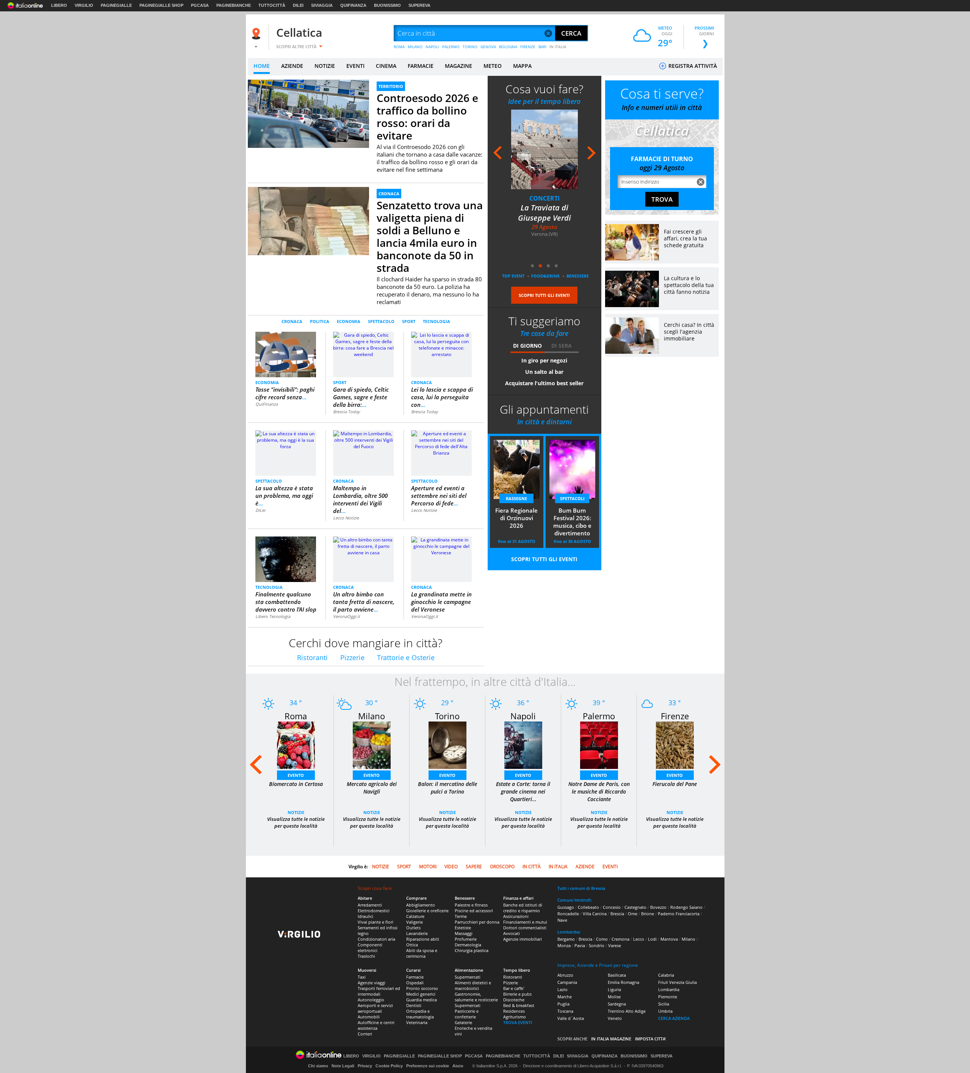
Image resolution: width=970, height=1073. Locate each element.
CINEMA (386, 65)
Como (602, 939)
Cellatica (299, 32)
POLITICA (319, 321)
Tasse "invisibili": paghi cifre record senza (284, 393)
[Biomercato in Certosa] (296, 745)
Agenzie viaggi (371, 982)
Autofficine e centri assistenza (376, 1025)
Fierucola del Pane (674, 783)
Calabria (666, 975)
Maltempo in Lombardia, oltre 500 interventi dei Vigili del (360, 499)
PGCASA (200, 5)
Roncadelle (568, 913)
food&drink (545, 276)
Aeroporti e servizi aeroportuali (375, 1008)
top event (513, 276)
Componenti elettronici (370, 947)
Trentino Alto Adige (627, 1011)
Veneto (615, 1018)
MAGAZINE (458, 65)
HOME (261, 65)
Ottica (412, 945)
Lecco (638, 939)
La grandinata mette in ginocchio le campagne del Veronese (441, 601)
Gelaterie (463, 1022)
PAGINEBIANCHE (233, 5)
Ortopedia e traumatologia (420, 1014)
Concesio (612, 907)
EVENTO (296, 775)
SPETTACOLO (381, 321)
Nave (562, 920)
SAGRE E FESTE (544, 198)
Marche (564, 996)
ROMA (399, 46)
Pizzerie (352, 657)
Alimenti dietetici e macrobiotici (473, 985)
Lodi (652, 939)
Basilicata (617, 975)
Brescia (617, 913)
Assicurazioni (516, 916)
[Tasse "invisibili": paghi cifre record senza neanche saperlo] (285, 354)
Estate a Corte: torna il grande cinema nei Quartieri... (523, 791)
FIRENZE (527, 46)
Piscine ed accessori (474, 910)
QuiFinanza (266, 404)
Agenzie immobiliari (522, 939)
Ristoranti (312, 657)
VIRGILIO (84, 5)
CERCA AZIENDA (674, 1018)
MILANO (415, 46)
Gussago (565, 907)
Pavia (579, 945)
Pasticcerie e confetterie (467, 1014)
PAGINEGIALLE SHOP (161, 5)
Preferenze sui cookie (427, 1066)
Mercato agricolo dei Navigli (372, 787)
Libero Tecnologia (272, 616)
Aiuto (457, 1066)
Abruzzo (565, 975)
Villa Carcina (595, 913)
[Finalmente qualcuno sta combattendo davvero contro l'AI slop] (285, 559)
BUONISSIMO (387, 5)
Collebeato (588, 907)
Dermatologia (468, 945)
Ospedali (415, 982)
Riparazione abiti (422, 939)
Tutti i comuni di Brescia (581, 888)
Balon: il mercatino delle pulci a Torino (447, 787)
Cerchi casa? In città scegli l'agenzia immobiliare (689, 331)
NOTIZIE (324, 65)
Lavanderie (417, 933)
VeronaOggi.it (346, 616)
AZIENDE (292, 65)
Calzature (415, 916)
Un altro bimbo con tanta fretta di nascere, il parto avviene (363, 601)
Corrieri (365, 1034)
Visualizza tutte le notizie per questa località (296, 822)
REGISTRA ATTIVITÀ (692, 65)
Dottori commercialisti (524, 927)
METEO (492, 65)
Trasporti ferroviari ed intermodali (379, 991)
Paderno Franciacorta (678, 913)
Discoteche (513, 999)
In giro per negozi (544, 360)
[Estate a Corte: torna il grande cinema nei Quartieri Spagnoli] (523, 745)
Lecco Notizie (346, 518)
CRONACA (389, 193)
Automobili (369, 1017)
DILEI (298, 5)
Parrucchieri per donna (477, 922)
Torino (447, 716)
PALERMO (451, 46)
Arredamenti (370, 905)
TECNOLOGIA (436, 321)
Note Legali (343, 1066)
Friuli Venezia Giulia (677, 982)
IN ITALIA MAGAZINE (611, 1039)
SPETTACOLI (572, 498)
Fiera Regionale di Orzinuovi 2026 (516, 518)
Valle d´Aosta (570, 1018)
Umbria (665, 1011)
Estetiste (463, 927)
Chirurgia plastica (471, 950)
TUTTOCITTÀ (271, 5)
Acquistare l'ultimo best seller (544, 383)
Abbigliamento (420, 905)
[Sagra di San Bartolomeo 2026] (544, 149)
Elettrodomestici (374, 910)
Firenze (675, 716)
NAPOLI (432, 46)
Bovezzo (658, 907)
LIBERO (59, 5)
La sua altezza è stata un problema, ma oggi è (284, 495)
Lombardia (668, 989)
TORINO (470, 46)
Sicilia (663, 1004)
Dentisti (413, 1005)
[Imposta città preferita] (257, 33)
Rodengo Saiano (686, 907)
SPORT (408, 321)
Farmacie (415, 977)
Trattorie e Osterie (406, 657)
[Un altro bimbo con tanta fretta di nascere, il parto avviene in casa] (363, 546)
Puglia (563, 1004)
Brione (647, 913)
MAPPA (522, 65)
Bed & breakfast (518, 1005)
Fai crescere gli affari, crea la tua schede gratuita (685, 238)
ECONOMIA (348, 321)
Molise (614, 996)
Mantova (669, 939)
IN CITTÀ (532, 866)
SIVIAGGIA (322, 5)
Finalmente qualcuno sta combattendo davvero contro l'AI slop (285, 601)
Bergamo (566, 939)
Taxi (362, 977)
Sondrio (596, 945)
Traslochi (366, 956)
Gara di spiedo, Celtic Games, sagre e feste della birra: (361, 397)
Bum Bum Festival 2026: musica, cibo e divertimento (572, 522)
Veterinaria (416, 1022)
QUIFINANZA (353, 5)
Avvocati (511, 933)
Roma (296, 716)
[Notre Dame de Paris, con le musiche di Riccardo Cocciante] (599, 745)
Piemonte (667, 996)
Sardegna (617, 1004)
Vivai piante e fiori (375, 922)
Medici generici (420, 994)
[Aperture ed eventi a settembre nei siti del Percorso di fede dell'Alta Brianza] (441, 442)
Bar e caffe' (513, 988)
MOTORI (427, 866)
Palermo (599, 716)
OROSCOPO (502, 866)
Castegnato (635, 907)
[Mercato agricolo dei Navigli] (372, 745)
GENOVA (488, 46)
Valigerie (414, 922)
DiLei (260, 510)
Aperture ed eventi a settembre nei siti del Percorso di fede (438, 495)
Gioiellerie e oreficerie (427, 910)
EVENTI (355, 65)
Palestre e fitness (471, 905)
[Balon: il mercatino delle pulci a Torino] (447, 745)
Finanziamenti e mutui (525, 922)
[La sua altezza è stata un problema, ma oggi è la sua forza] (285, 439)
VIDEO (451, 866)
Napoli (523, 716)
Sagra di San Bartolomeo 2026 (544, 212)
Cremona (620, 939)
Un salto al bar (544, 371)
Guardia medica (421, 999)
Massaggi (463, 933)
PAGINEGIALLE (116, 5)
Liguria (614, 989)
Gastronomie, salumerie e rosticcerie (476, 996)
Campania (567, 982)
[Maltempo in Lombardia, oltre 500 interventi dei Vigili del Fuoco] (363, 439)
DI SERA (561, 345)
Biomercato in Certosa (296, 783)
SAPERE (474, 866)
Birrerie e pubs (517, 994)
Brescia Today (346, 411)
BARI (542, 46)
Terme (461, 916)
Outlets (413, 927)
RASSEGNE (516, 498)
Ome (632, 913)
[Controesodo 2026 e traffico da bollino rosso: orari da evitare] (308, 113)
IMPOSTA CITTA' (650, 1039)
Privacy (365, 1066)
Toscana (565, 1011)
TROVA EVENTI (517, 1022)
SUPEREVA (419, 5)
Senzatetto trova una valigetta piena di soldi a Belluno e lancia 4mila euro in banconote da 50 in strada (430, 236)
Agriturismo (514, 1017)
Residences (514, 1011)
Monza (564, 945)
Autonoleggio (371, 999)
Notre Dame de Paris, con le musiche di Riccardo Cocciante (599, 791)
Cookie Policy (389, 1066)
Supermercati (467, 977)
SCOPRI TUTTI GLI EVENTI (544, 295)
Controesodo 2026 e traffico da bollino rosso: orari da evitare (427, 117)
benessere (577, 276)
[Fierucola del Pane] (675, 745)
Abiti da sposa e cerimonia (421, 953)
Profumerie (466, 939)
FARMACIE (420, 65)
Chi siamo (318, 1066)
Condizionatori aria (376, 939)
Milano (371, 716)
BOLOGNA (508, 46)
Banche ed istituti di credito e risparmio (522, 907)
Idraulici (365, 916)
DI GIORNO (527, 345)
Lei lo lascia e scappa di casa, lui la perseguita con (442, 397)
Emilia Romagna (623, 982)
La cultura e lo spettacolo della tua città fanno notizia (689, 285)
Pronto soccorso (422, 988)
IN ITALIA (557, 46)
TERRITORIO (391, 86)
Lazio (562, 989)
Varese (614, 945)
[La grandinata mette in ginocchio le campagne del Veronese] (441, 546)
